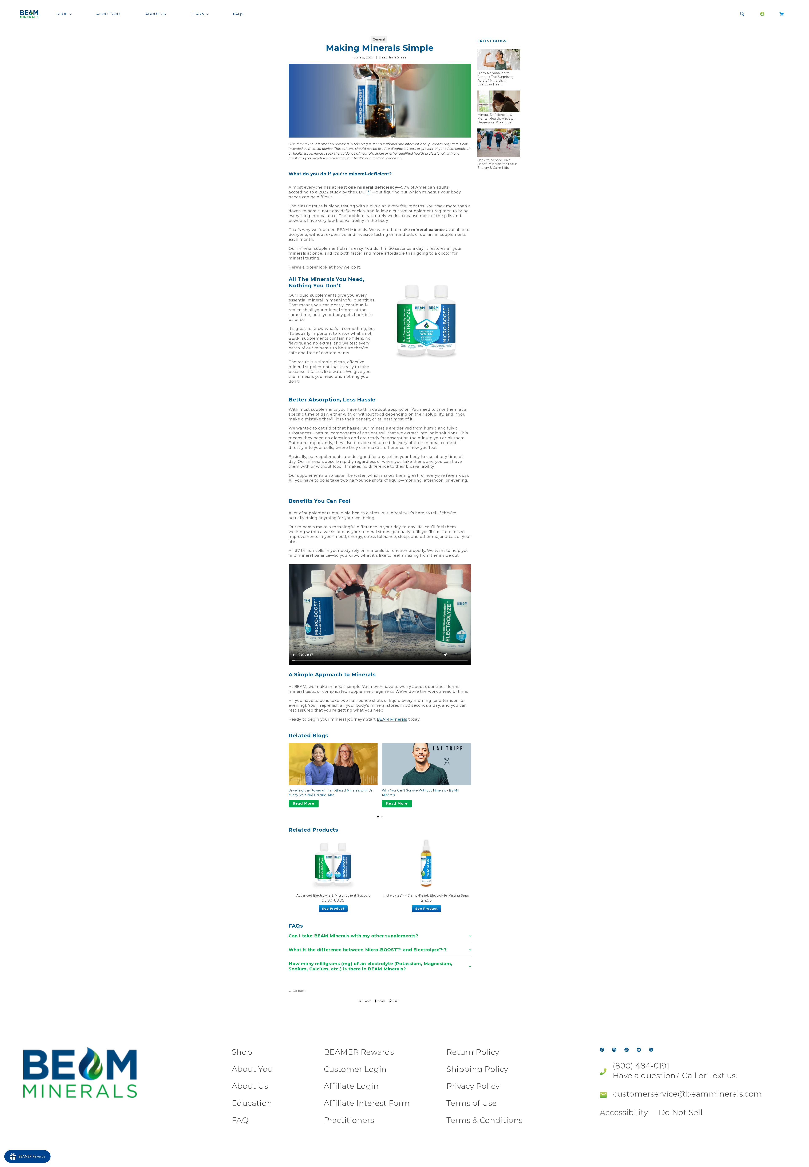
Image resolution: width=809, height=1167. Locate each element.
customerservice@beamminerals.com (687, 1094)
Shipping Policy (477, 1070)
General (379, 39)
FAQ (240, 1121)
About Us (250, 1087)
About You (252, 1070)
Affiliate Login (351, 1087)
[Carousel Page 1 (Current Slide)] (378, 816)
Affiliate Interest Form (367, 1104)
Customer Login (355, 1070)
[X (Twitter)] (651, 1049)
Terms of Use (471, 1104)
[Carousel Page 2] (382, 816)
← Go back (297, 991)
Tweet (367, 1001)
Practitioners (349, 1121)
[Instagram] (614, 1049)
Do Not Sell (681, 1113)
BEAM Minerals (392, 719)
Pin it (396, 1001)
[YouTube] (639, 1049)
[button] (63, 14)
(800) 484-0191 (641, 1066)
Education (252, 1104)
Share (382, 1001)
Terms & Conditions (484, 1121)
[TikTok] (626, 1049)
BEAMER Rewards (359, 1053)
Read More (303, 803)
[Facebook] (602, 1049)
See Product (333, 908)
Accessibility (624, 1113)
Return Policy (472, 1053)
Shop (242, 1053)
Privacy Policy (473, 1087)
